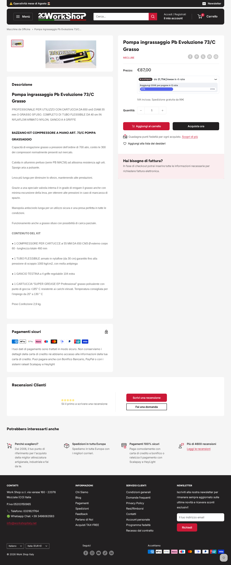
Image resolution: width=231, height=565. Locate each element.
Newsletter (214, 3)
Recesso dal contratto (140, 530)
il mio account (173, 18)
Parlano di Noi (84, 519)
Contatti (131, 514)
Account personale (138, 519)
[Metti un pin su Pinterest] (196, 56)
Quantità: (129, 110)
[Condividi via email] (209, 56)
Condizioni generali (138, 492)
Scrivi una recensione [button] (146, 397)
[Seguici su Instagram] (92, 552)
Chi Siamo (81, 492)
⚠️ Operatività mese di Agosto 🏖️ (29, 3)
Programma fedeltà (138, 525)
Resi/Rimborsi (135, 508)
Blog (78, 497)
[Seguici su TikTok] (105, 552)
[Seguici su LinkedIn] (111, 552)
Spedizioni (82, 508)
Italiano (12, 546)
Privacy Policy (135, 503)
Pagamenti (82, 503)
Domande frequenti (138, 497)
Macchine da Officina (19, 29)
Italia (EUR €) (35, 546)
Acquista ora (196, 126)
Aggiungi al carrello (148, 126)
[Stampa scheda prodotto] (216, 56)
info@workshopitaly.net (22, 523)
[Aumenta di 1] (162, 110)
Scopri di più (190, 136)
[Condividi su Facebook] (190, 56)
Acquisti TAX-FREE (87, 525)
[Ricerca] (153, 16)
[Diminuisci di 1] (140, 110)
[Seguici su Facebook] (85, 552)
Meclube (128, 57)
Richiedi (187, 527)
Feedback (81, 514)
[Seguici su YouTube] (98, 552)
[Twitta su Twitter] (203, 56)
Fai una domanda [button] (146, 407)
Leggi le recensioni (199, 448)
